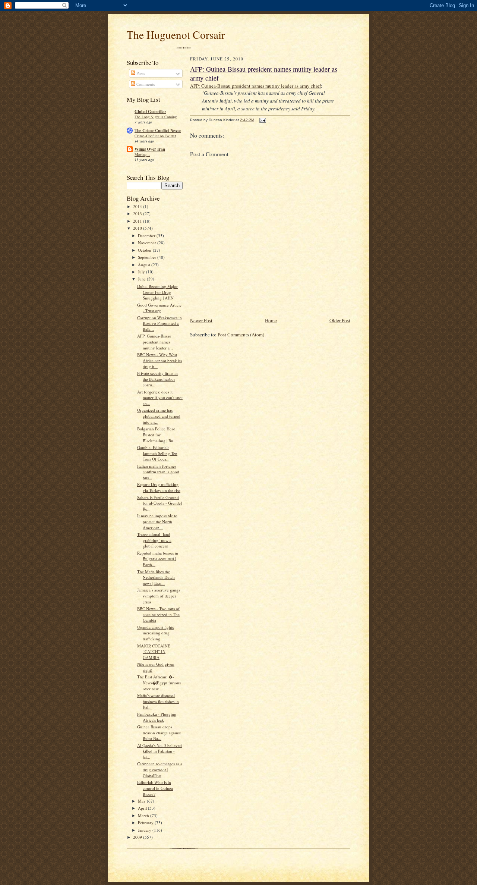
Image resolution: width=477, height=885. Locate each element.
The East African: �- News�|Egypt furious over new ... (159, 682)
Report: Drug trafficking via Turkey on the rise (158, 487)
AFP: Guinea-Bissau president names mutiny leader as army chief (255, 85)
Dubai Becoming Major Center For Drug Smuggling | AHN (157, 292)
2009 (138, 837)
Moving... (142, 154)
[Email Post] (262, 120)
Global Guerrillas (150, 111)
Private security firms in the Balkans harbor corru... (157, 378)
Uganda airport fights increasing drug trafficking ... (155, 632)
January (145, 830)
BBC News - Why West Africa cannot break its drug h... (159, 360)
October (145, 250)
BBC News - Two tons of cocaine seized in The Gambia (158, 614)
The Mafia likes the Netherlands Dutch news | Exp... (156, 577)
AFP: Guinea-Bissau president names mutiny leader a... (155, 341)
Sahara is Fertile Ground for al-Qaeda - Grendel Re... (159, 503)
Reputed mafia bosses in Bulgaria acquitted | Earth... (157, 558)
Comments (145, 84)
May (142, 801)
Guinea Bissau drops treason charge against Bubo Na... (159, 732)
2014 (138, 206)
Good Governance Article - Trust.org (159, 308)
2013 (138, 213)
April (143, 808)
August (144, 264)
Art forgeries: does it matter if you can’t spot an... (160, 397)
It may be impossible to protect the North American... (157, 521)
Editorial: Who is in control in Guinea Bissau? (155, 788)
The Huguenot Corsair (176, 34)
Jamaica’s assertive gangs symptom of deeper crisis (158, 595)
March (144, 815)
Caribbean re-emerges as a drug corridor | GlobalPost (159, 769)
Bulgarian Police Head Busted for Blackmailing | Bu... (157, 434)
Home (271, 320)
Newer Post (201, 320)
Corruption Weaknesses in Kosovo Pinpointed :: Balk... (159, 323)
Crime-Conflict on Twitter (155, 135)
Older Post (339, 320)
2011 (138, 221)
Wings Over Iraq (150, 149)
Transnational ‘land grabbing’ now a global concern (154, 540)
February (146, 822)
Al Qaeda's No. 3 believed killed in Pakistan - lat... (159, 751)
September (147, 257)
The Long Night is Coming (156, 116)
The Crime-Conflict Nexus (158, 131)
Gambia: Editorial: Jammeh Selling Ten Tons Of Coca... (157, 453)
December (147, 235)
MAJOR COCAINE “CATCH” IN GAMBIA (153, 651)
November (147, 242)
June (142, 279)
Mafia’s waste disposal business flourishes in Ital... (158, 701)
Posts (140, 73)
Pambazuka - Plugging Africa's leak (156, 717)
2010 (138, 228)
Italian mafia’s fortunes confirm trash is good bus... (158, 471)
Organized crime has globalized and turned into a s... (158, 415)
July (142, 271)
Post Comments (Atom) (241, 334)
